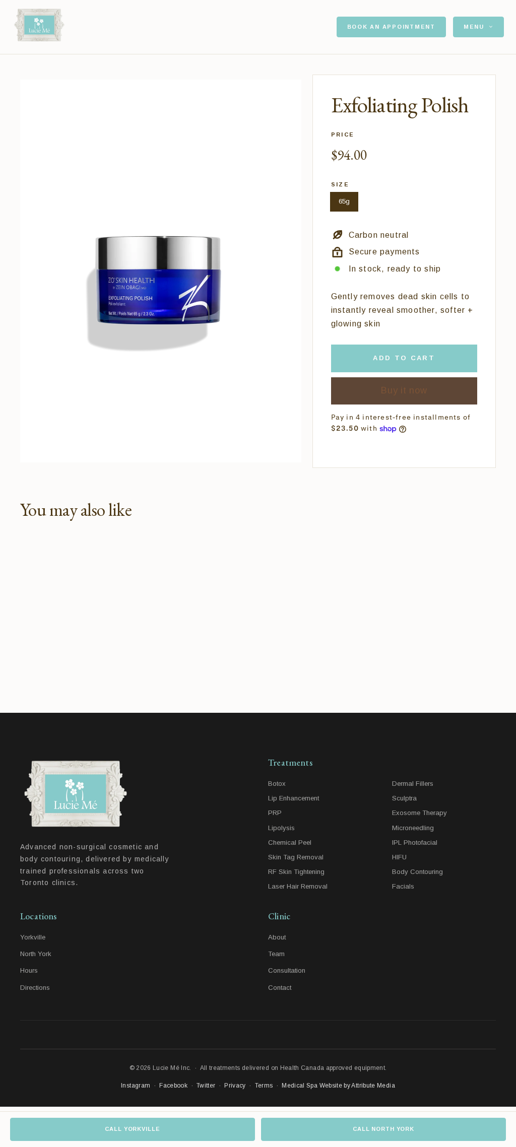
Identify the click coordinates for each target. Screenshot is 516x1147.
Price (343, 134)
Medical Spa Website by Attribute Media (338, 1085)
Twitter (206, 1085)
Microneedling (413, 828)
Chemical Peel (289, 842)
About (277, 937)
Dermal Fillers (412, 783)
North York (35, 954)
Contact (279, 987)
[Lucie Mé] (39, 27)
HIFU (399, 857)
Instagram (135, 1085)
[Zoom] (160, 271)
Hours (29, 970)
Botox (277, 783)
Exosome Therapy (419, 813)
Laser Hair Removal (298, 886)
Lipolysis (281, 828)
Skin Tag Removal (296, 857)
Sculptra (404, 798)
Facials (403, 886)
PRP (275, 813)
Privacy (235, 1085)
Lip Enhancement (293, 798)
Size (340, 184)
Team (276, 954)
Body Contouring (417, 871)
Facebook (173, 1085)
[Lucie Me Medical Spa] (111, 794)
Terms (264, 1085)
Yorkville (32, 937)
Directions (35, 987)
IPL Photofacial (414, 842)
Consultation (286, 970)
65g (344, 201)
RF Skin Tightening (296, 871)
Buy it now (404, 390)
